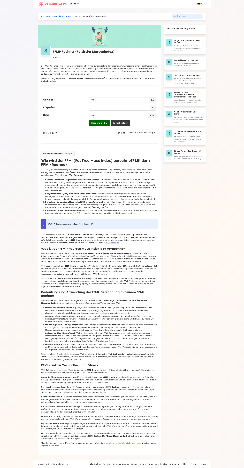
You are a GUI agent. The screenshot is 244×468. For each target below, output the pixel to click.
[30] (124, 133)
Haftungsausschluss (178, 464)
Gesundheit (57, 16)
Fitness (68, 16)
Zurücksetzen (120, 123)
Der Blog (107, 464)
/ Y (198, 464)
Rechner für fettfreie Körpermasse (125, 443)
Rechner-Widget (138, 464)
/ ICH (203, 464)
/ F (190, 464)
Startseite (45, 16)
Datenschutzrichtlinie (157, 464)
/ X (194, 464)
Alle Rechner (96, 464)
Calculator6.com (56, 4)
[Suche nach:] (184, 16)
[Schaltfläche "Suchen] (199, 16)
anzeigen (68, 154)
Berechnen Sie (99, 123)
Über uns (116, 464)
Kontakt (126, 464)
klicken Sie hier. (112, 243)
